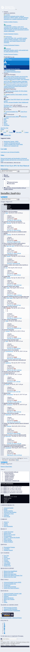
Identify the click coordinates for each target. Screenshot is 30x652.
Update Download (8, 531)
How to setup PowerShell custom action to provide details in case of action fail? (14, 244)
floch (6, 213)
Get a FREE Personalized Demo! (12, 71)
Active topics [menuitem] (11, 183)
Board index (7, 495)
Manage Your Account (9, 534)
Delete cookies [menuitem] (7, 498)
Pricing (5, 123)
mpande (9, 256)
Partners (6, 525)
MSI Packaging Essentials (10, 607)
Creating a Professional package (12, 143)
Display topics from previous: (9, 458)
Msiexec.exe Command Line (11, 145)
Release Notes (7, 533)
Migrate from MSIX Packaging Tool (13, 575)
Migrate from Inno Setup (10, 574)
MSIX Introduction (9, 598)
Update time (7, 276)
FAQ (8, 186)
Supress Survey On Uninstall (11, 349)
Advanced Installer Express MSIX (12, 582)
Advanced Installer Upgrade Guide (13, 593)
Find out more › (4, 169)
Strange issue (7, 393)
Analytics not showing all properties (13, 221)
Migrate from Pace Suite (10, 577)
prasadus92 (8, 447)
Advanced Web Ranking (10, 512)
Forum (5, 121)
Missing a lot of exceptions (10, 211)
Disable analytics (8, 383)
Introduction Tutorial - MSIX (11, 141)
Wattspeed (6, 515)
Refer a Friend (7, 539)
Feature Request (8, 540)
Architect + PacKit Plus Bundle (12, 537)
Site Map (13, 645)
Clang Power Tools (9, 513)
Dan (15, 368)
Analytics (6, 118)
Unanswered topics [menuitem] (13, 182)
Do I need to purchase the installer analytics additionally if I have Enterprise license (15, 445)
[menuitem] (6, 175)
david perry (8, 436)
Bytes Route (7, 516)
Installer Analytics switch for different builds (15, 434)
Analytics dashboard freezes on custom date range (16, 296)
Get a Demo (7, 558)
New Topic (4, 197)
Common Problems (10, 475)
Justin (8, 288)
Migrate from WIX (8, 572)
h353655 (9, 234)
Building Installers (9, 476)
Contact (6, 523)
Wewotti (9, 223)
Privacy (7, 645)
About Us (6, 522)
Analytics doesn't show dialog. (11, 286)
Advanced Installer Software (11, 472)
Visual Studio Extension (10, 586)
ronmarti (7, 331)
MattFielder (8, 414)
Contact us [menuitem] (6, 499)
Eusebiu (16, 420)
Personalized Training (9, 547)
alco (6, 267)
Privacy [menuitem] (6, 501)
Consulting (6, 548)
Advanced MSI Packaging (10, 609)
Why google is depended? (10, 319)
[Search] (18, 171)
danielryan (8, 362)
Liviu (15, 283)
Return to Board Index (6, 466)
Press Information (8, 526)
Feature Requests (9, 473)
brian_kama (9, 298)
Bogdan (9, 308)
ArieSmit (8, 426)
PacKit (5, 509)
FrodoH (7, 384)
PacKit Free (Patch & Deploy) (11, 588)
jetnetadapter (10, 394)
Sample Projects (9, 479)
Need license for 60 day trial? (11, 339)
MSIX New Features (9, 599)
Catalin (15, 218)
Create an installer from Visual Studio (13, 144)
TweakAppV (7, 585)
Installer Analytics (10, 193)
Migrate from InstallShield (10, 571)
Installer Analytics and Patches (11, 403)
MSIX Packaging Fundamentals (12, 610)
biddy (6, 341)
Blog (5, 122)
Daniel (15, 326)
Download (6, 125)
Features (6, 11)
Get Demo (6, 105)
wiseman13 (9, 404)
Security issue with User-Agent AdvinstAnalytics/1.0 (12, 372)
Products (6, 73)
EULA (2, 645)
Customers (6, 561)
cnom (6, 374)
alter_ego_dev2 (10, 246)
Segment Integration (9, 329)
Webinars (6, 596)
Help (5, 119)
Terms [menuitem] (5, 502)
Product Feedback (8, 542)
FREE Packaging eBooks (10, 595)
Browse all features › (10, 70)
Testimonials (7, 564)
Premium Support (8, 550)
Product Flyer (7, 565)
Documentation (8, 536)
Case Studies (7, 562)
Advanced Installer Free (10, 583)
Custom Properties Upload (10, 254)
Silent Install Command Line (12, 480)
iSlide (6, 321)
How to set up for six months (11, 413)
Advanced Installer (8, 508)
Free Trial (6, 555)
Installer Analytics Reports (10, 306)
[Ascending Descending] (12, 460)
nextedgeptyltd (9, 351)
